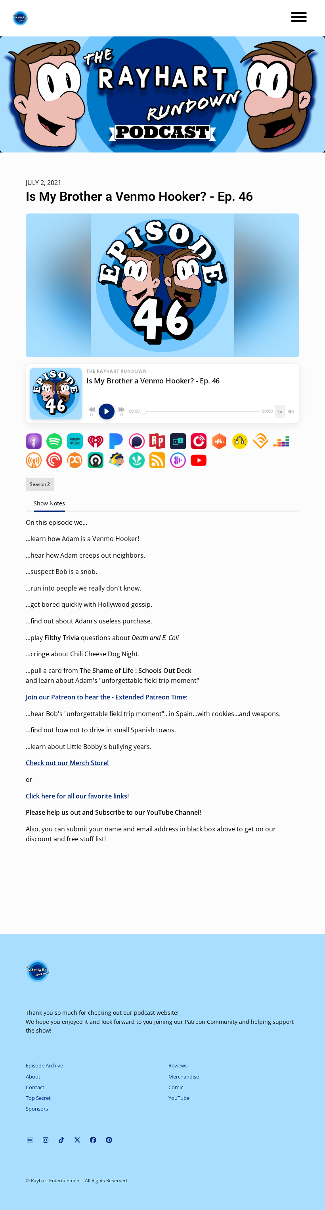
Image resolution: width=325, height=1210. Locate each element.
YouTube (178, 1097)
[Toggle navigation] (299, 18)
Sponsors (37, 1108)
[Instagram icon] (46, 1140)
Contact (35, 1087)
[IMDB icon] (30, 1140)
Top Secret (38, 1097)
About (33, 1076)
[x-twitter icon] (77, 1140)
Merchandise (183, 1076)
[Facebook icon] (93, 1140)
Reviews (177, 1065)
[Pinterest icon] (109, 1140)
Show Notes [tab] (49, 503)
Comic (175, 1087)
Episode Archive (44, 1065)
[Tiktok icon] (61, 1140)
